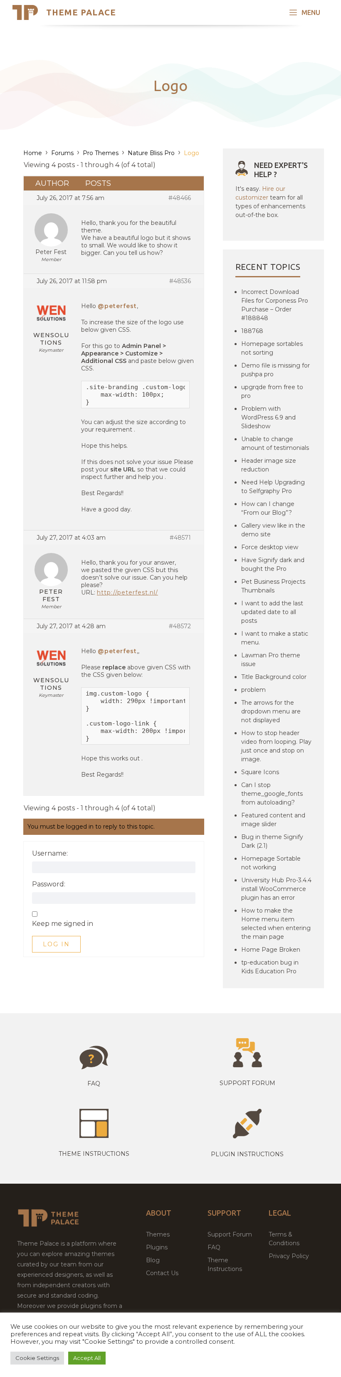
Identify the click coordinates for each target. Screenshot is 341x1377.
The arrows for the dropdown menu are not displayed (271, 711)
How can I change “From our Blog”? (267, 508)
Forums (62, 153)
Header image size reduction (268, 465)
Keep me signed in (62, 924)
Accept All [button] (87, 1358)
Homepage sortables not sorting (272, 348)
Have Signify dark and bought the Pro (272, 564)
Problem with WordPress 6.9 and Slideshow (268, 417)
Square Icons (260, 772)
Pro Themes (101, 153)
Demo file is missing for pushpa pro (275, 370)
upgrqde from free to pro (272, 391)
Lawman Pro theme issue (270, 659)
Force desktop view (269, 547)
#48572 (180, 626)
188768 (252, 331)
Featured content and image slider (273, 820)
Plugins (157, 1247)
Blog (153, 1260)
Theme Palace (81, 12)
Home (32, 153)
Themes (158, 1234)
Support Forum (247, 1083)
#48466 (179, 198)
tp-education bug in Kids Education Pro (270, 967)
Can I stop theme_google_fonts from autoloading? (272, 793)
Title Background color (273, 677)
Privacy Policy (289, 1256)
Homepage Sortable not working (271, 863)
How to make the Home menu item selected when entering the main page (276, 923)
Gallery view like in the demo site (273, 530)
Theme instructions (94, 1153)
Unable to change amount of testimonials (275, 443)
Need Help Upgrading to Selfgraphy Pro (273, 487)
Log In (56, 944)
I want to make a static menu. (274, 638)
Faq (93, 1083)
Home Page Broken (270, 949)
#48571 (180, 537)
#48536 (180, 281)
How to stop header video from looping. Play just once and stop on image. (276, 746)
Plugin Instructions (247, 1154)
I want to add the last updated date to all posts (272, 612)
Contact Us (162, 1273)
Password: (48, 884)
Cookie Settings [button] (37, 1358)
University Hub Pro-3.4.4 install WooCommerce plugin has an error (276, 888)
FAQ (214, 1247)
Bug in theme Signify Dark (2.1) (272, 841)
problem (253, 689)
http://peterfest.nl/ (127, 592)
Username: (50, 853)
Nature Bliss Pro (151, 153)
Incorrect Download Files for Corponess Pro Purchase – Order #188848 (274, 305)
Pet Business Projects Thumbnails (273, 586)
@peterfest (117, 306)
